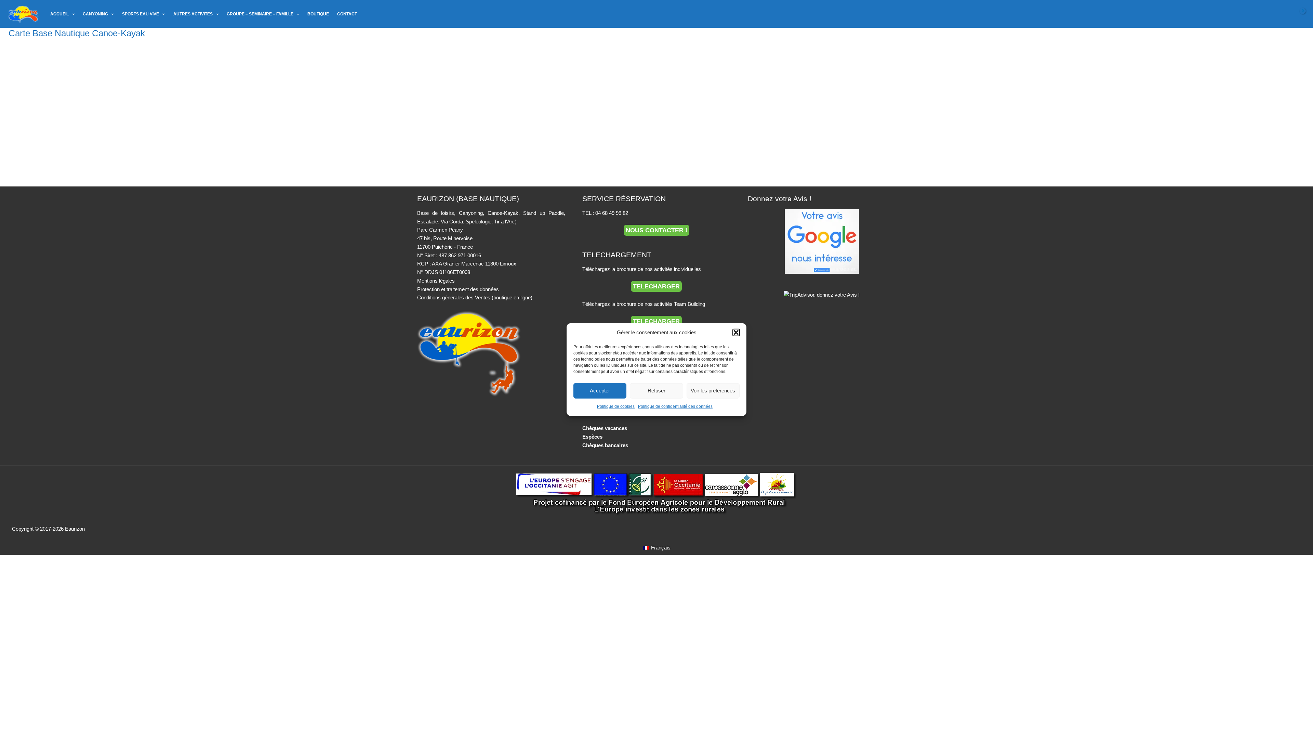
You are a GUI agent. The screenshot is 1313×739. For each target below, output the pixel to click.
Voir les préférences (713, 390)
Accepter (600, 390)
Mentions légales (436, 281)
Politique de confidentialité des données (675, 406)
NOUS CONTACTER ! (656, 230)
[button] (736, 332)
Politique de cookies (616, 406)
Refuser (656, 390)
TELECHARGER (656, 286)
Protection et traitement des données (458, 289)
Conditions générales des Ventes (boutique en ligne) (474, 297)
